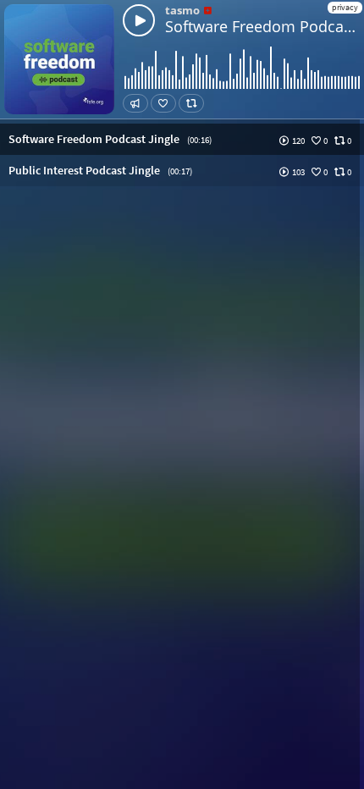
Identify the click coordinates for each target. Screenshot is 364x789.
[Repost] (191, 103)
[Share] (135, 103)
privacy (345, 7)
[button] (182, 139)
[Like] (163, 103)
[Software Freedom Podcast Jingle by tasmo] (139, 20)
